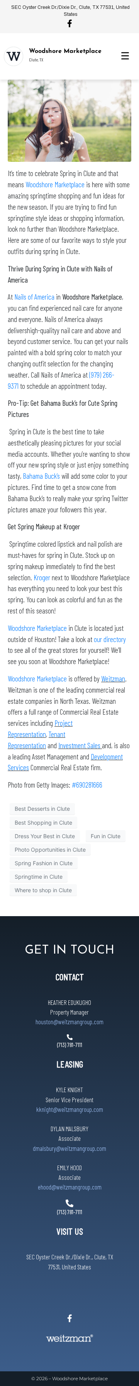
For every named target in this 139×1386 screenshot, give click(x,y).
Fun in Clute (105, 836)
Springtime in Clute (39, 876)
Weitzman (113, 678)
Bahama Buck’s (41, 475)
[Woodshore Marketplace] (13, 56)
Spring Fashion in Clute (44, 863)
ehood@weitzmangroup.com (70, 1187)
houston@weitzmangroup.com (69, 1021)
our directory (110, 639)
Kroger (42, 577)
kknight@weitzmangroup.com (69, 1109)
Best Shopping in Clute (43, 822)
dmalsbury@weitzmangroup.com (69, 1148)
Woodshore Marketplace (65, 51)
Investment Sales (80, 745)
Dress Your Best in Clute (45, 836)
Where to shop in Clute (43, 890)
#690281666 (87, 784)
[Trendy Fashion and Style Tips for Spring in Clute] (69, 120)
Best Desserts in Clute (42, 808)
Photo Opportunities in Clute (50, 849)
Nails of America (35, 296)
